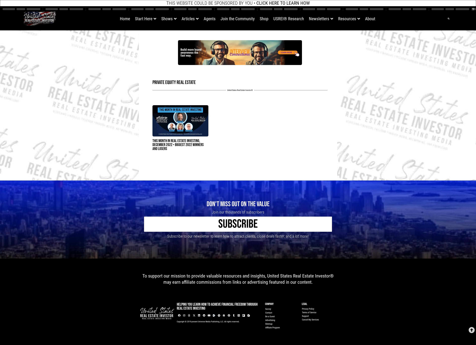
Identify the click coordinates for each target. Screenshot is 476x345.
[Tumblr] (233, 315)
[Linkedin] (199, 315)
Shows (167, 18)
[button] (448, 18)
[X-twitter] (194, 315)
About (370, 18)
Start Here (143, 18)
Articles (188, 18)
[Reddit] (204, 315)
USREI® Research (288, 18)
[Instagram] (184, 315)
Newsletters (319, 18)
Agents (210, 18)
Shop (264, 18)
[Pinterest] (228, 315)
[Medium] (238, 315)
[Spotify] (218, 315)
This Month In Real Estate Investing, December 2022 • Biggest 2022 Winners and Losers (178, 144)
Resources (347, 18)
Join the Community (238, 18)
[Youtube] (209, 315)
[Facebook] (179, 315)
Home (125, 18)
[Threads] (189, 315)
